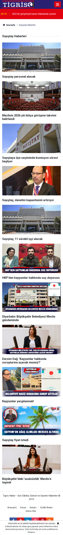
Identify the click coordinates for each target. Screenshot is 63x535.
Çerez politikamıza (50, 529)
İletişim (33, 507)
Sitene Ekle (31, 511)
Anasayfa (10, 25)
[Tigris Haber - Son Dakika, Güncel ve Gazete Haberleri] (18, 4)
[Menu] (57, 4)
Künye (23, 507)
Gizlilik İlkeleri (46, 507)
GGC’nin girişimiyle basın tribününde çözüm (34, 13)
